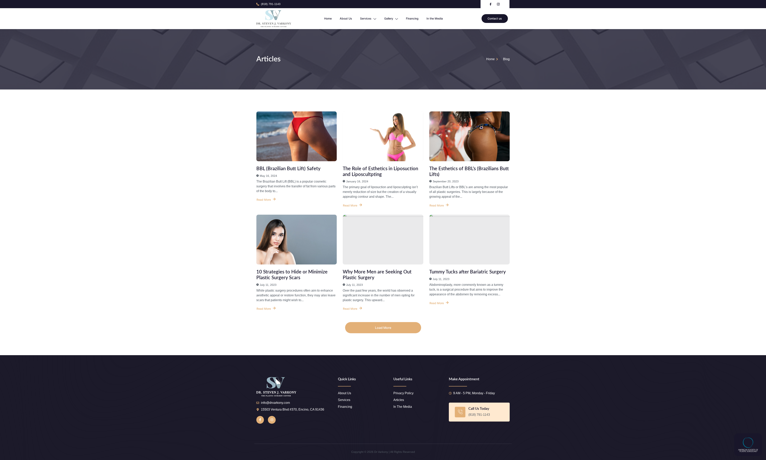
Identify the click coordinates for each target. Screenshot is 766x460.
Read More (264, 199)
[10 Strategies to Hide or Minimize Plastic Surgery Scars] (296, 239)
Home (328, 18)
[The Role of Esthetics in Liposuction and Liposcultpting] (383, 136)
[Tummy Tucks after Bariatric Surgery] (469, 239)
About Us (346, 18)
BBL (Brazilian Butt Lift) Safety (288, 168)
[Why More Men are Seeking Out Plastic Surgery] (383, 239)
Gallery (388, 18)
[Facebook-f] (260, 420)
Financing (412, 18)
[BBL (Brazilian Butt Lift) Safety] (296, 136)
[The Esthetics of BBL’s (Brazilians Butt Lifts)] (469, 136)
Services (365, 18)
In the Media (434, 18)
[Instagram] (271, 420)
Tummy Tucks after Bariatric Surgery (467, 272)
